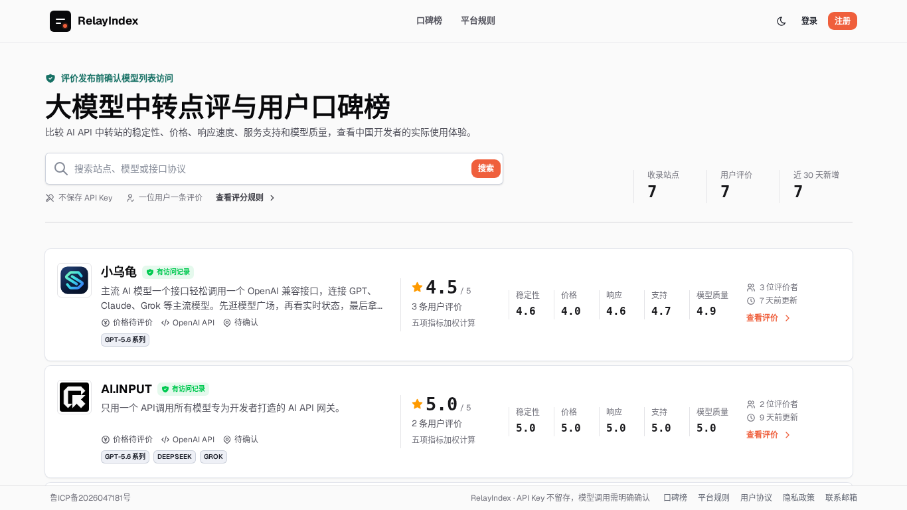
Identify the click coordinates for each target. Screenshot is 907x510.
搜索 (486, 168)
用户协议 (756, 498)
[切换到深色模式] (781, 21)
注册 (843, 21)
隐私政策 (799, 498)
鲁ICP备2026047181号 (90, 498)
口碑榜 (429, 20)
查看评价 (762, 318)
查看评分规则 (240, 198)
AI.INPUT (126, 388)
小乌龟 (119, 272)
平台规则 (478, 20)
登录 (809, 21)
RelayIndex (108, 20)
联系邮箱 (841, 498)
